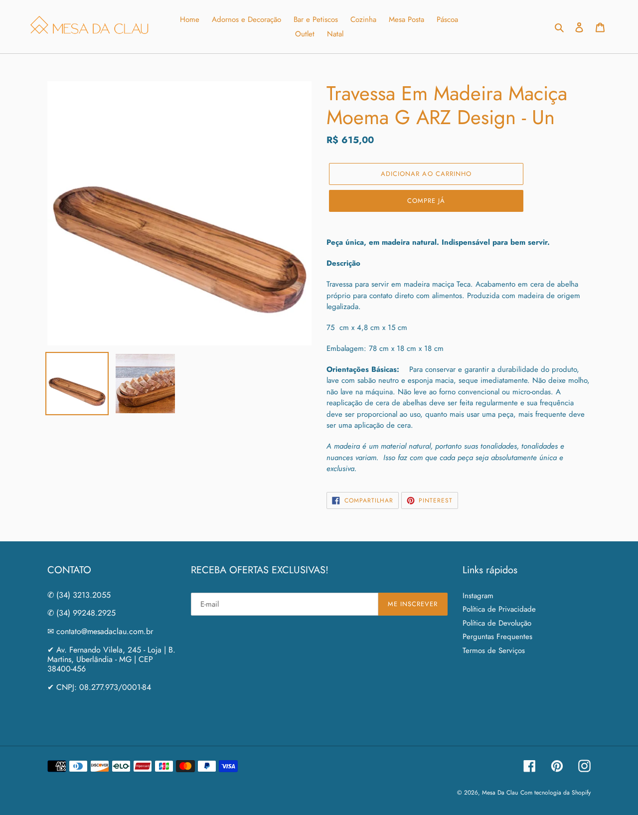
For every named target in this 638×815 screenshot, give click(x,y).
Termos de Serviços (494, 650)
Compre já (426, 200)
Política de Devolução (497, 623)
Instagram (478, 595)
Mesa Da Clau (500, 792)
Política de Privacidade (499, 609)
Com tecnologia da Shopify (555, 792)
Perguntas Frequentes (497, 636)
